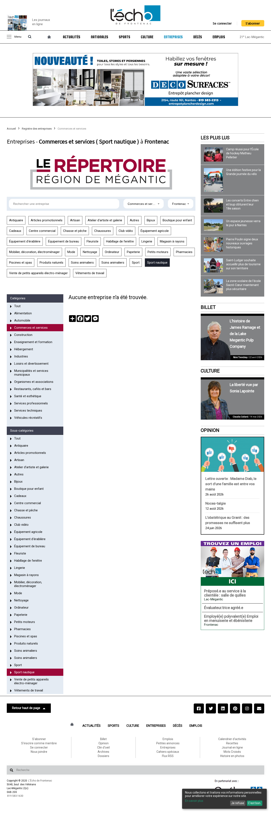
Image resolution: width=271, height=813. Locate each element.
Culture (147, 37)
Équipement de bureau (63, 241)
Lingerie (146, 241)
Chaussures (102, 231)
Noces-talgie (215, 503)
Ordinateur (112, 252)
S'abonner (253, 23)
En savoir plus (194, 800)
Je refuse (237, 803)
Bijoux (151, 220)
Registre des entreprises (37, 128)
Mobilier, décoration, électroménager (34, 252)
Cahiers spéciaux (167, 751)
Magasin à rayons (172, 241)
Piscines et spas (20, 262)
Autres (134, 220)
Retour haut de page (26, 708)
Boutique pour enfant (177, 220)
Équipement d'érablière (24, 241)
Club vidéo (126, 231)
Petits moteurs (158, 252)
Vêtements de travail (89, 273)
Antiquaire (16, 220)
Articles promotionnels (46, 220)
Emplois (219, 37)
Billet (208, 307)
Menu (17, 36)
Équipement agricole (155, 231)
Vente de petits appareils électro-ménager (38, 273)
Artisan (75, 220)
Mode (71, 252)
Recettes (232, 743)
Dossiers (103, 756)
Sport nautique (157, 262)
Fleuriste (92, 241)
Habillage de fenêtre (120, 241)
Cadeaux (15, 231)
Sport (136, 262)
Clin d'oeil (103, 747)
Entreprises (173, 37)
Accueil (11, 128)
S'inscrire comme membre (39, 743)
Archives (103, 751)
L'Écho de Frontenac (40, 780)
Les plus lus (215, 137)
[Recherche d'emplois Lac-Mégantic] (232, 563)
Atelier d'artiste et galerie (105, 220)
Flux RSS (168, 756)
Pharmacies (184, 252)
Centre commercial (42, 231)
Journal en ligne (232, 747)
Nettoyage (90, 252)
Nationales (99, 37)
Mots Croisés (232, 751)
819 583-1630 (15, 795)
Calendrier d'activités (232, 739)
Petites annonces (168, 743)
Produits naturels (51, 262)
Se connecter (222, 23)
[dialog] (224, 799)
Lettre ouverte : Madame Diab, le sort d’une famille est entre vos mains (230, 483)
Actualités (71, 37)
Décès (197, 37)
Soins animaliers (82, 262)
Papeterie (133, 252)
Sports (124, 37)
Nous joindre (39, 751)
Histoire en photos (232, 756)
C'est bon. (254, 803)
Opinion (210, 430)
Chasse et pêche (75, 231)
